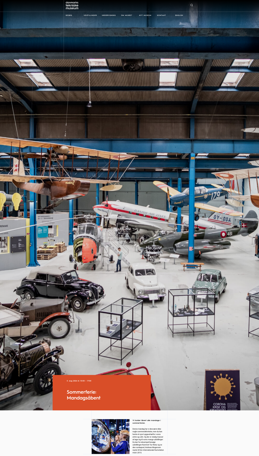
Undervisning (109, 15)
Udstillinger (90, 15)
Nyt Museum (145, 15)
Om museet (126, 15)
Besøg (69, 15)
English (179, 15)
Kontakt (161, 15)
